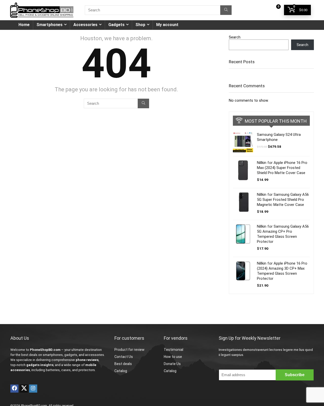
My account (167, 24)
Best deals (123, 364)
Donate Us (172, 364)
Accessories (85, 24)
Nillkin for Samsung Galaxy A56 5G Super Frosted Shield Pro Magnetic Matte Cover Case (283, 199)
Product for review (129, 350)
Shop (140, 24)
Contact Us (123, 357)
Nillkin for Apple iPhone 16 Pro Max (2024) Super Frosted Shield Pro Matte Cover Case (282, 167)
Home (24, 24)
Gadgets (116, 24)
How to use (173, 357)
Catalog (120, 371)
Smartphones (49, 24)
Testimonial (173, 350)
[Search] (226, 10)
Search (234, 37)
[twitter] (24, 388)
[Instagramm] (33, 388)
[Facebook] (14, 388)
